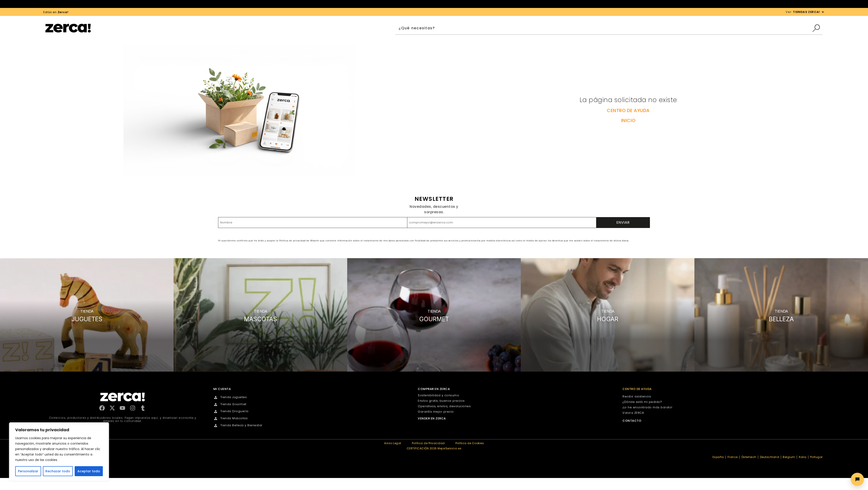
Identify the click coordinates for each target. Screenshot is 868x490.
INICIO (628, 120)
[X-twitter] (112, 408)
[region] (59, 451)
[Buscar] (817, 28)
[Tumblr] (143, 408)
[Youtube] (122, 408)
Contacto (631, 421)
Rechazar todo (57, 471)
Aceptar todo (88, 471)
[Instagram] (133, 408)
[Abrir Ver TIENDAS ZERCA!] (823, 12)
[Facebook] (102, 408)
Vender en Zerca (432, 418)
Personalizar (28, 471)
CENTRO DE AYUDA (628, 110)
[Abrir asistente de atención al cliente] (857, 479)
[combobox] (603, 28)
